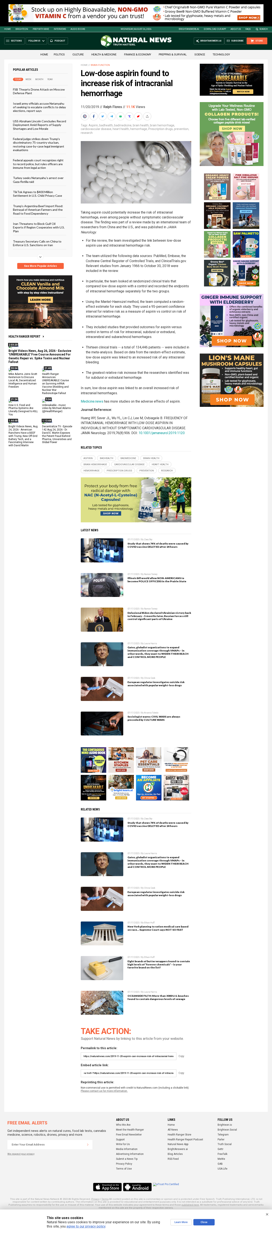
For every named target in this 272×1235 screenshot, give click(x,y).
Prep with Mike (41, 29)
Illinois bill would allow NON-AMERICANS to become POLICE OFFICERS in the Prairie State (157, 579)
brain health (141, 125)
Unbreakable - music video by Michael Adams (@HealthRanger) (56, 408)
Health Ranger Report (24, 336)
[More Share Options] (147, 116)
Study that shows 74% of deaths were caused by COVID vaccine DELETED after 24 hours (158, 545)
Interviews (60, 29)
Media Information (126, 1149)
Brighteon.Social (227, 1129)
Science (199, 54)
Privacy (95, 1199)
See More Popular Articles (40, 265)
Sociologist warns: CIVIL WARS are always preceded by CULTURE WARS (154, 718)
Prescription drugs (160, 129)
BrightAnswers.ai (189, 29)
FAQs (248, 29)
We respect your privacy (20, 1154)
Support (120, 1139)
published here (190, 1204)
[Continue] (87, 1144)
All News (173, 1129)
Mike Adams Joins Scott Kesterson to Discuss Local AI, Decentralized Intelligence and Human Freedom (22, 380)
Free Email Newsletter (129, 1134)
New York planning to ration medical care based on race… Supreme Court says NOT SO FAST (158, 928)
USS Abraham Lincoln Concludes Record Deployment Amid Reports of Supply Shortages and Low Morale (39, 124)
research (87, 132)
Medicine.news (92, 401)
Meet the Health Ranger (130, 1129)
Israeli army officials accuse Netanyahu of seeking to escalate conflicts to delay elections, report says (39, 107)
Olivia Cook (149, 678)
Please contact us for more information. (104, 1090)
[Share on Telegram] (112, 116)
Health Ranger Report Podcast (185, 1139)
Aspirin (93, 125)
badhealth (106, 125)
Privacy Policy (124, 1163)
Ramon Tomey (150, 574)
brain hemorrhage (162, 125)
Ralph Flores (112, 107)
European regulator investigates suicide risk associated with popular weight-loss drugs (156, 683)
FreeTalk (222, 1154)
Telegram (223, 1134)
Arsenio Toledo (151, 713)
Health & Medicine (103, 54)
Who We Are (123, 1124)
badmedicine (123, 125)
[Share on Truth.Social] (129, 116)
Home (7, 29)
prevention (181, 129)
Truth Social (225, 1144)
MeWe (221, 1158)
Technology (221, 54)
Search (263, 29)
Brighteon (22, 29)
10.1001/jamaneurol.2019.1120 (162, 433)
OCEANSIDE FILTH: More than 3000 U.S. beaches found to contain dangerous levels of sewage (158, 997)
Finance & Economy (137, 54)
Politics (59, 54)
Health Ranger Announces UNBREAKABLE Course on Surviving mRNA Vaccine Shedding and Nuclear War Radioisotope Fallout (55, 383)
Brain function (100, 65)
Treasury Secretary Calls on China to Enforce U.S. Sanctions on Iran (37, 243)
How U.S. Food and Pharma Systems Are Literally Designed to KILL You (23, 410)
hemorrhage (138, 129)
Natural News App (178, 1144)
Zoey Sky (148, 539)
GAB (220, 1163)
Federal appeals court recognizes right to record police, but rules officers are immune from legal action (38, 163)
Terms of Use (124, 1168)
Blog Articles (175, 1154)
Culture (78, 54)
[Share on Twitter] (103, 116)
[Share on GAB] (120, 116)
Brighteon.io (225, 1124)
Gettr (220, 1149)
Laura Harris (150, 643)
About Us (236, 29)
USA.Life (222, 1168)
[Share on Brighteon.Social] (85, 116)
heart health (121, 129)
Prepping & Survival (173, 54)
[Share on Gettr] (138, 116)
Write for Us (123, 1144)
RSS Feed (173, 1158)
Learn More (181, 1222)
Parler (221, 1139)
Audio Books (78, 29)
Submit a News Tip (126, 1158)
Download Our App (215, 29)
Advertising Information (130, 1154)
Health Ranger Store (179, 1134)
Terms (105, 1199)
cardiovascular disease (96, 129)
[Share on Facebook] (94, 116)
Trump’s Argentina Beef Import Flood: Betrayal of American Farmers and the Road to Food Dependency (38, 209)
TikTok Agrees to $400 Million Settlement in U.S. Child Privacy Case (37, 193)
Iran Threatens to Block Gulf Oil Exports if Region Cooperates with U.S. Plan (39, 227)
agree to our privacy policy (86, 1226)
